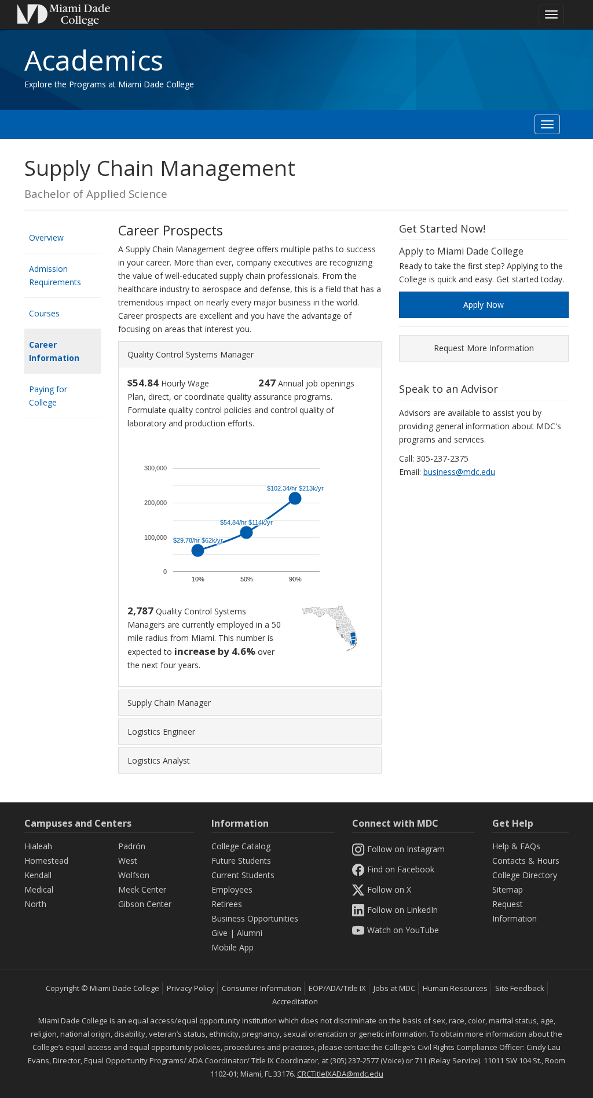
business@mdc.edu (459, 471)
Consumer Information (261, 988)
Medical (38, 889)
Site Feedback (519, 988)
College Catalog (240, 846)
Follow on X (389, 889)
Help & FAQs (516, 846)
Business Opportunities (254, 918)
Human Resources (455, 988)
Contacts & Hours (525, 860)
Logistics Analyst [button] (158, 760)
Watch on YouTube (403, 929)
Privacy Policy (190, 988)
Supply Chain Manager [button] (169, 702)
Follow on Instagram (406, 848)
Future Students (241, 860)
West (127, 860)
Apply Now (483, 304)
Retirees (226, 903)
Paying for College (48, 396)
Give (219, 932)
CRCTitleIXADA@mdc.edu (340, 1073)
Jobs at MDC (394, 988)
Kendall (38, 874)
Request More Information (484, 347)
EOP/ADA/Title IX (337, 988)
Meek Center (142, 889)
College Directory (524, 874)
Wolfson (133, 874)
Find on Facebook (400, 869)
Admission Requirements (55, 275)
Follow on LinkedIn (402, 909)
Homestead (46, 860)
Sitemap (507, 889)
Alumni (249, 932)
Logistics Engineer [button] (161, 731)
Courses (44, 313)
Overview (46, 237)
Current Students (242, 874)
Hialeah (38, 846)
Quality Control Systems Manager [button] (190, 354)
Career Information (54, 351)
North (35, 903)
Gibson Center (144, 903)
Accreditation (295, 1001)
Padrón (131, 846)
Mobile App (232, 947)
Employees (231, 889)
